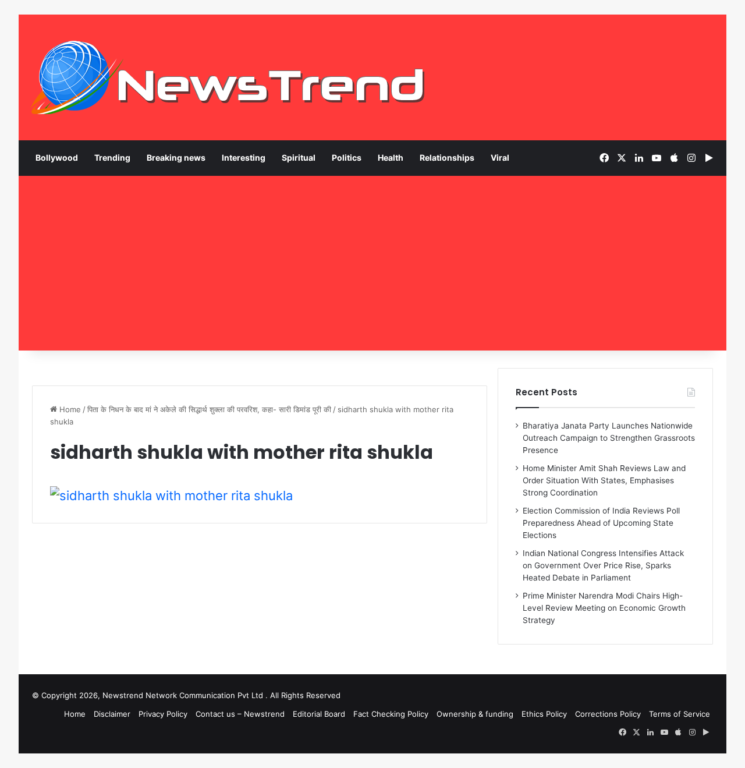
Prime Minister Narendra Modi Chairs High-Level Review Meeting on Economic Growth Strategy (604, 608)
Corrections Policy (608, 714)
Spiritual (298, 157)
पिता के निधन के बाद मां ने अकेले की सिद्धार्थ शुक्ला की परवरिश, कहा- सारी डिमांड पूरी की (209, 409)
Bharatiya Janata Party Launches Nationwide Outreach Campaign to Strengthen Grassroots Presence (609, 438)
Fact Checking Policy (390, 714)
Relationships (447, 157)
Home (69, 409)
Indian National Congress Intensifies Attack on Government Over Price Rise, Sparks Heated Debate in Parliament (603, 565)
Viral (500, 157)
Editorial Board (319, 714)
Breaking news (176, 157)
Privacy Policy (163, 714)
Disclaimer (112, 714)
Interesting (243, 157)
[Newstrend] (228, 77)
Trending (112, 157)
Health (390, 157)
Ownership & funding (475, 714)
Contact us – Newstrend (240, 714)
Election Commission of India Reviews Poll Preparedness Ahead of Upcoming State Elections (601, 523)
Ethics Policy (544, 714)
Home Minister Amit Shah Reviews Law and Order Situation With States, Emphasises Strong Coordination (604, 480)
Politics (346, 157)
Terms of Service (679, 714)
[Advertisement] (372, 263)
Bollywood (57, 157)
